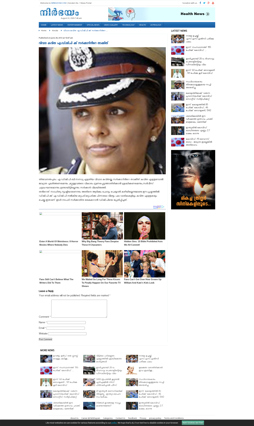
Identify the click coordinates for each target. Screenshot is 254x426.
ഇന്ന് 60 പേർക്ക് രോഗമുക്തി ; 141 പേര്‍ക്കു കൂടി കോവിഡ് (200, 72)
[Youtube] (213, 3)
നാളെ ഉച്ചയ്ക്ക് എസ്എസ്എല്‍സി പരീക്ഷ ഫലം (200, 39)
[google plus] (209, 3)
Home (43, 25)
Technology (128, 25)
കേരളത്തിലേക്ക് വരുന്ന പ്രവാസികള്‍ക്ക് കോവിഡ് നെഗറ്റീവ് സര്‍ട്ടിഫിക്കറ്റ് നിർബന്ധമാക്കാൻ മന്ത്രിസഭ (200, 98)
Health (142, 25)
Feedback (132, 418)
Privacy (143, 418)
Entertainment (75, 25)
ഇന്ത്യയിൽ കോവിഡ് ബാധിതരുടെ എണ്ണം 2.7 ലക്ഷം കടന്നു (198, 131)
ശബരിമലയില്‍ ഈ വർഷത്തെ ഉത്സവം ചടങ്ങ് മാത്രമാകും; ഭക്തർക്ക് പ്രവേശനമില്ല (199, 121)
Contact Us (120, 418)
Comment (45, 317)
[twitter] (204, 3)
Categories (108, 418)
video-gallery (111, 25)
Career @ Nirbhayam (90, 418)
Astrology (155, 25)
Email (42, 328)
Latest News (57, 25)
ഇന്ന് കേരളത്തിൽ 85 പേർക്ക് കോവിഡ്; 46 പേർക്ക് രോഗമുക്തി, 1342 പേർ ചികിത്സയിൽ (198, 109)
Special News (93, 25)
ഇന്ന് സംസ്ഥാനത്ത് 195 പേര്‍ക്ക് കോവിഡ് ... (198, 49)
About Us (74, 418)
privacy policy (155, 418)
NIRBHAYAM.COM (58, 3)
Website (43, 334)
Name (43, 323)
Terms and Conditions (174, 418)
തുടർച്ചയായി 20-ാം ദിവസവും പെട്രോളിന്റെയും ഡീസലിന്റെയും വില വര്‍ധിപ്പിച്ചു (200, 63)
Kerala (55, 30)
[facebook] (200, 3)
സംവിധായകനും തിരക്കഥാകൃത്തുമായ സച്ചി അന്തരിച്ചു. (198, 85)
